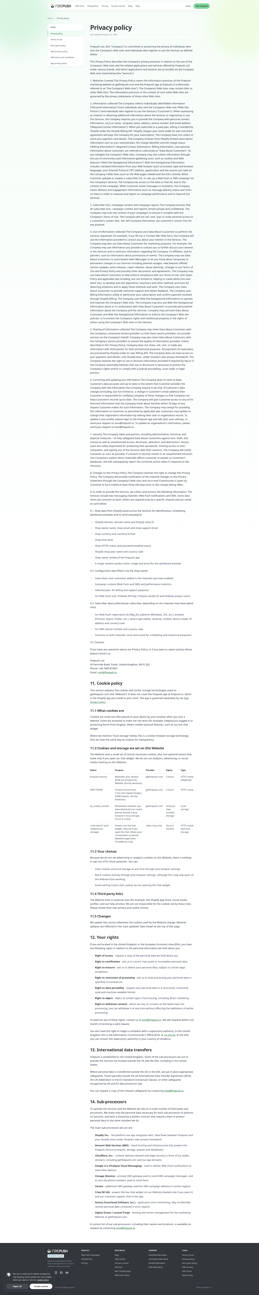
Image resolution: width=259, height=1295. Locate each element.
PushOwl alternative (158, 1255)
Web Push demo (122, 1275)
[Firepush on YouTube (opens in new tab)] (66, 1272)
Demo (188, 6)
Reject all (17, 1286)
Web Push (79, 6)
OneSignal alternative (158, 1259)
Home (50, 18)
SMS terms (187, 1271)
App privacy (187, 1275)
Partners (118, 1267)
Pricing (105, 6)
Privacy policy (57, 33)
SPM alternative (156, 1267)
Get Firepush (202, 6)
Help (138, 6)
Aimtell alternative (157, 1263)
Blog (130, 6)
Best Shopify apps (123, 1271)
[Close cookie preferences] (8, 1274)
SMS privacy (187, 1267)
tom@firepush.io (107, 672)
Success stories (118, 6)
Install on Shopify (202, 1287)
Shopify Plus (92, 6)
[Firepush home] (61, 6)
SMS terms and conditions (62, 57)
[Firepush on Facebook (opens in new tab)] (61, 1272)
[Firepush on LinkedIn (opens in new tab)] (55, 1272)
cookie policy (42, 1280)
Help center (120, 1259)
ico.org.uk (169, 1035)
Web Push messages (90, 1255)
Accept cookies (41, 1286)
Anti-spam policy (58, 45)
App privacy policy (59, 63)
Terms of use (56, 39)
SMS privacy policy (59, 51)
